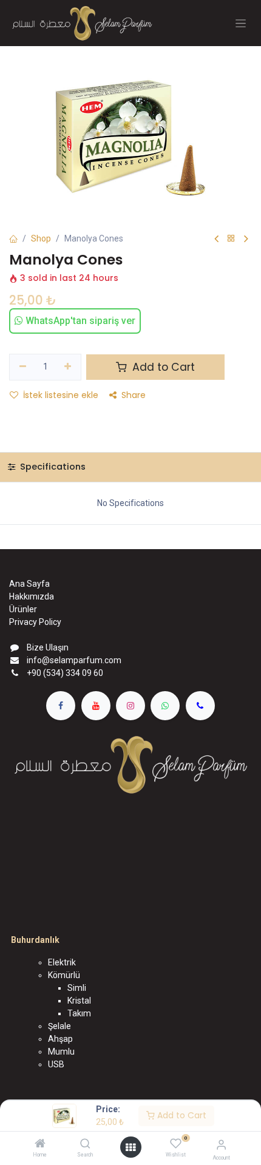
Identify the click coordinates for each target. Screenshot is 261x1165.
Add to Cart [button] (162, 367)
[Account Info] (221, 1145)
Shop (41, 238)
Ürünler (23, 609)
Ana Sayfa (29, 584)
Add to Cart (180, 1115)
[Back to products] (231, 238)
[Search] (85, 1144)
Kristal (79, 1000)
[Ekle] (68, 367)
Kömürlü (64, 975)
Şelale (59, 1026)
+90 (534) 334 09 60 (65, 673)
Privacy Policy (35, 622)
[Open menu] (130, 1147)
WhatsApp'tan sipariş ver (79, 320)
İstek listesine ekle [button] (60, 395)
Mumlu (61, 1051)
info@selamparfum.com (74, 660)
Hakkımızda (31, 596)
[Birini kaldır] (23, 367)
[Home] (40, 1144)
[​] (60, 705)
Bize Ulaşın (48, 647)
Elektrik (62, 962)
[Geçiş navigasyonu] (240, 23)
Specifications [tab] (52, 467)
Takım (79, 1013)
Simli (76, 988)
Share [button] (133, 395)
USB (56, 1064)
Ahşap (60, 1039)
